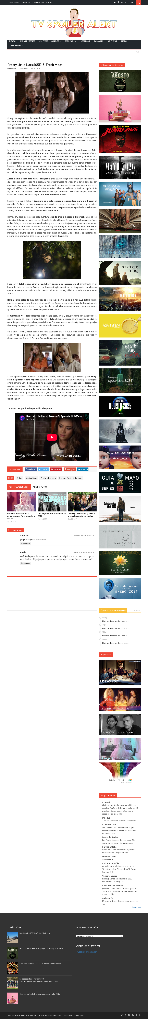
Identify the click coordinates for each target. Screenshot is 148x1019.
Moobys (106, 818)
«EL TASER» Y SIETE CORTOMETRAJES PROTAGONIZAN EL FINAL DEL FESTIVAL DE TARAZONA (119, 830)
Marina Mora (31, 478)
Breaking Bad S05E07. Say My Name (35, 933)
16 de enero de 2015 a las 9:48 (83, 536)
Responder (25, 544)
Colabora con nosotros (42, 2)
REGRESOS (85, 41)
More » (137, 610)
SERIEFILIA (16, 46)
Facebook (31, 469)
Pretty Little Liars (48, 478)
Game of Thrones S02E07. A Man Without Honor (40, 963)
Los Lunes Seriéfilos (112, 886)
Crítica (19, 478)
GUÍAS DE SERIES (27, 41)
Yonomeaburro (109, 876)
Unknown (11, 69)
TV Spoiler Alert (24, 1015)
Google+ (71, 469)
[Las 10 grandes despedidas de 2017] (52, 501)
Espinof (106, 802)
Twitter (44, 469)
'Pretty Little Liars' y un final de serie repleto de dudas (81, 514)
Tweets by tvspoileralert (86, 952)
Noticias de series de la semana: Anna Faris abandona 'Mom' (21, 516)
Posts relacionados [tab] (18, 487)
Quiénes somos (13, 2)
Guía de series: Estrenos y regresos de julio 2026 (40, 994)
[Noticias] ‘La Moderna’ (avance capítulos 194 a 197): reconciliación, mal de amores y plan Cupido (119, 891)
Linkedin (84, 469)
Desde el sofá (109, 856)
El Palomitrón (109, 825)
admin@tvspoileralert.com (74, 1015)
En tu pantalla (109, 847)
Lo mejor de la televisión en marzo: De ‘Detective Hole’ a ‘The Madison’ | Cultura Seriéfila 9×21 (119, 869)
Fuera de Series (110, 837)
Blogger (60, 1015)
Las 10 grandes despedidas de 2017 (52, 514)
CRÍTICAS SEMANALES (49, 41)
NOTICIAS (112, 41)
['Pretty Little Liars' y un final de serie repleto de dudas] (82, 501)
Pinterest (57, 469)
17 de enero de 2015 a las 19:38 (82, 552)
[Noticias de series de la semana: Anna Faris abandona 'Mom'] (21, 501)
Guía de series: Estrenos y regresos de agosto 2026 (41, 948)
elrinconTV (107, 898)
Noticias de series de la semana (115, 621)
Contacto (26, 2)
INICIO (12, 41)
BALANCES (98, 41)
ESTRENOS (69, 41)
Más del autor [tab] (40, 487)
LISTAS (124, 41)
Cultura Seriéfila (110, 863)
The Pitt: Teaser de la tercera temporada (119, 821)
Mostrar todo (136, 907)
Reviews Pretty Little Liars (70, 478)
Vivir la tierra (107, 859)
